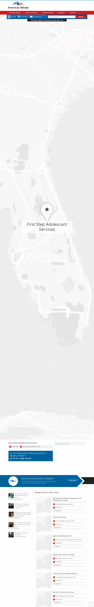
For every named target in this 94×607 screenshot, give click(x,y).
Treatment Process (14, 12)
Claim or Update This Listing (63, 444)
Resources (61, 12)
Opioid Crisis (18, 507)
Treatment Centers (47, 12)
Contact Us (73, 12)
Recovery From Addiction (16, 499)
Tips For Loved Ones (31, 12)
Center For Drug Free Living (63, 592)
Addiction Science (14, 528)
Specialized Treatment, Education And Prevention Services (67, 499)
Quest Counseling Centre (62, 536)
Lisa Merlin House (59, 517)
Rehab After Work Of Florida (63, 555)
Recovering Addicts (15, 518)
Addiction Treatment (20, 536)
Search (80, 17)
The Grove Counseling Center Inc (65, 573)
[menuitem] (15, 13)
